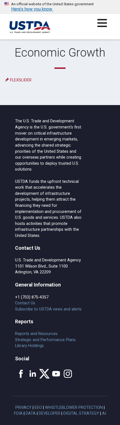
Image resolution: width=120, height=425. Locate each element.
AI (104, 413)
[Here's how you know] (60, 7)
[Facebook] (21, 374)
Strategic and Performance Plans (45, 339)
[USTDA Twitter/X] (44, 374)
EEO (38, 407)
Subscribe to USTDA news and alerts (48, 309)
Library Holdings (29, 345)
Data (31, 413)
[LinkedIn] (33, 374)
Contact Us (25, 303)
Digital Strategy (81, 413)
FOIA (18, 413)
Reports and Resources (36, 333)
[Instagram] (68, 374)
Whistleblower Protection (74, 407)
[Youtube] (56, 374)
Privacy (23, 407)
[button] (105, 26)
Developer (49, 413)
